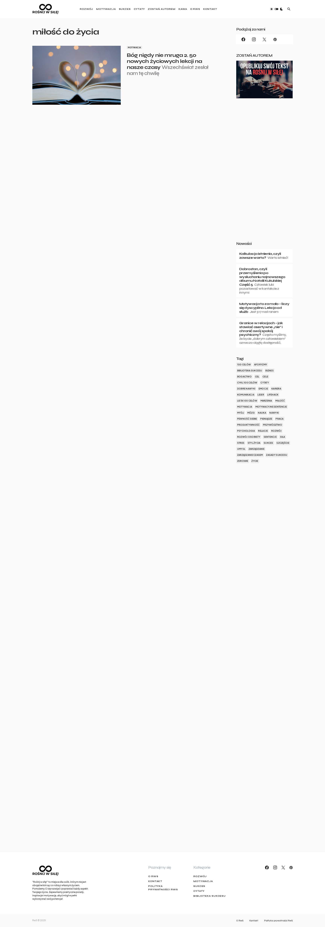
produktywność (248, 424)
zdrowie (242, 461)
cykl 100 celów (247, 382)
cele (265, 376)
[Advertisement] (264, 175)
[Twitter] (264, 39)
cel (257, 376)
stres (240, 442)
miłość (280, 400)
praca (279, 418)
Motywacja (134, 47)
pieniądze (266, 418)
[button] (276, 9)
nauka (262, 412)
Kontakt (155, 881)
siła (282, 436)
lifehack (272, 394)
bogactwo (244, 376)
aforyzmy (260, 364)
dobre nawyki (246, 388)
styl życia (254, 442)
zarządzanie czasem (250, 455)
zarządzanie (256, 448)
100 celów (244, 364)
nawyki (274, 412)
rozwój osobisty (248, 436)
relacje (263, 430)
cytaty (264, 382)
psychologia (246, 430)
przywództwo (272, 424)
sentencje (270, 436)
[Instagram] (254, 39)
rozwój (276, 430)
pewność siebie (247, 418)
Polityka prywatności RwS (163, 888)
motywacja (244, 406)
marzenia (266, 400)
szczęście (282, 442)
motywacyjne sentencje (271, 406)
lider (260, 394)
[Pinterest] (275, 39)
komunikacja (245, 394)
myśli (240, 412)
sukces (268, 442)
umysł (241, 448)
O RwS (153, 876)
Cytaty (198, 891)
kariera (276, 388)
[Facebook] (243, 39)
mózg (251, 412)
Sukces (199, 886)
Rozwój (200, 876)
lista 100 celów (247, 400)
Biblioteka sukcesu (209, 896)
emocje (263, 388)
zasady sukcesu (276, 455)
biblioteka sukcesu (249, 370)
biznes (269, 370)
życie (254, 461)
